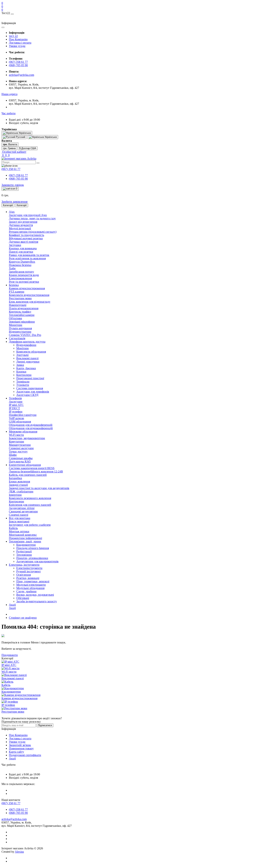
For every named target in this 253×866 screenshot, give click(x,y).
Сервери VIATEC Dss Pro (25, 335)
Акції (12, 608)
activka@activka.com (21, 74)
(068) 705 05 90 (18, 65)
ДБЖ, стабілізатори (21, 491)
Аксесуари (15, 401)
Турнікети (22, 384)
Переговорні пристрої (30, 378)
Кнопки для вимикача (23, 248)
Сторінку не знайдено (23, 617)
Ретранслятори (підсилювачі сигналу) (32, 231)
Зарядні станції (18, 484)
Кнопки (21, 371)
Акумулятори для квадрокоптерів (37, 561)
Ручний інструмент (28, 571)
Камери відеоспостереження (27, 288)
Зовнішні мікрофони (22, 321)
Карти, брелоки (26, 368)
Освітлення (23, 574)
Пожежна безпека (20, 265)
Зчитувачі (22, 355)
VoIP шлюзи (16, 418)
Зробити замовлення (14, 201)
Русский (20, 137)
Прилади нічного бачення (32, 548)
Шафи (13, 454)
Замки (20, 364)
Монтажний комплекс (23, 534)
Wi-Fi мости (16, 434)
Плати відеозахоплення (23, 308)
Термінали (22, 381)
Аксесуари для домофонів (32, 391)
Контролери (23, 374)
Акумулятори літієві (21, 508)
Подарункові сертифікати (25, 755)
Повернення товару (21, 748)
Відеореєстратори (20, 331)
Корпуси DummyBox (22, 261)
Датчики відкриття (21, 225)
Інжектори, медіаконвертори (27, 438)
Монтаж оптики (19, 531)
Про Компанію (18, 39)
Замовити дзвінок (12, 184)
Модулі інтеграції (20, 228)
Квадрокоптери (26, 544)
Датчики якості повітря (23, 241)
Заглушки (15, 245)
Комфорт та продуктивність (26, 235)
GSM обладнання (20, 421)
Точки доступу (18, 451)
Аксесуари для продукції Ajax (28, 215)
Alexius (19, 851)
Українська (50, 137)
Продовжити (9, 655)
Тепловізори (24, 554)
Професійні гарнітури (22, 414)
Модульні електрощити (31, 584)
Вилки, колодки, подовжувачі (35, 594)
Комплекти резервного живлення (30, 498)
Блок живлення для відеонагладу (29, 301)
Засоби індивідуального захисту (36, 601)
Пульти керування (20, 328)
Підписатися (45, 725)
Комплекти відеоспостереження (29, 295)
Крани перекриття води (24, 275)
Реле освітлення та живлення (27, 258)
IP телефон (15, 411)
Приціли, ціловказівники (32, 558)
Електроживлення (20, 278)
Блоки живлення (19, 481)
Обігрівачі (22, 598)
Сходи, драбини (26, 591)
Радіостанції (24, 551)
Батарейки (15, 478)
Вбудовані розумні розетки (26, 238)
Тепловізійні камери (21, 315)
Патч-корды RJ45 (20, 461)
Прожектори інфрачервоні (25, 538)
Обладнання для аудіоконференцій (30, 424)
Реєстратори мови (20, 298)
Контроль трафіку (20, 311)
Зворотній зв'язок (20, 745)
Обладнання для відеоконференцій (31, 428)
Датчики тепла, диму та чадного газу (32, 218)
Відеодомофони (26, 345)
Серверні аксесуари (21, 448)
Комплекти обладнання (31, 351)
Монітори (22, 348)
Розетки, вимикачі (27, 578)
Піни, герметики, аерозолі (32, 581)
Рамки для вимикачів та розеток (29, 255)
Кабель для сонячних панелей (28, 474)
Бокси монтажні (19, 521)
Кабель (13, 528)
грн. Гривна (9, 148)
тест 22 (13, 36)
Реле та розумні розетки (24, 281)
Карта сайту (16, 751)
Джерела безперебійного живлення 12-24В (36, 471)
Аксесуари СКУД (27, 394)
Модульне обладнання (30, 588)
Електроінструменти (29, 568)
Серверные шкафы (21, 458)
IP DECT (14, 408)
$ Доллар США (27, 148)
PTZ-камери (16, 291)
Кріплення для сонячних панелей (30, 504)
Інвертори (15, 494)
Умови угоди (17, 46)
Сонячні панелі (18, 514)
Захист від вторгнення (23, 221)
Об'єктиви (15, 318)
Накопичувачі (17, 305)
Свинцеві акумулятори (23, 511)
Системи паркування (29, 388)
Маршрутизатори (20, 444)
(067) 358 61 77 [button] (10, 803)
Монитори (15, 325)
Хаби (12, 268)
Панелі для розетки (21, 251)
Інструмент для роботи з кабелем (30, 524)
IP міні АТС (16, 404)
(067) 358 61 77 (18, 61)
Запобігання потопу (21, 271)
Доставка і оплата (20, 42)
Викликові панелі (27, 358)
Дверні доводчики (27, 361)
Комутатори (16, 441)
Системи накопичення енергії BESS (31, 468)
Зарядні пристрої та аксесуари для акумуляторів (39, 488)
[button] (9, 94)
